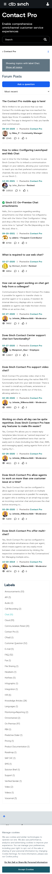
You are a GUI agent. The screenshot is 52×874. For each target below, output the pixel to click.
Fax (6, 660)
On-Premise (10, 723)
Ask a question (26, 84)
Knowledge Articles (14, 700)
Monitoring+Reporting (15, 712)
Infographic (10, 683)
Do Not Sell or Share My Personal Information (26, 862)
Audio (7, 603)
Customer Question (14, 643)
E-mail (8, 649)
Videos (8, 792)
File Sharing (10, 666)
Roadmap (9, 752)
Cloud (7, 620)
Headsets (9, 672)
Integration (10, 689)
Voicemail (9, 798)
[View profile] (5, 133)
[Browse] (6, 4)
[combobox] (26, 39)
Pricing (8, 741)
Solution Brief (11, 769)
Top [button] (4, 816)
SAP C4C (9, 758)
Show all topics (14, 67)
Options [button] (48, 52)
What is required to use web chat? (22, 254)
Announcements (12, 591)
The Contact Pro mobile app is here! (23, 101)
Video (7, 787)
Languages (10, 706)
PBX (6, 729)
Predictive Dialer (12, 735)
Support (8, 775)
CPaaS (8, 637)
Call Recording (11, 609)
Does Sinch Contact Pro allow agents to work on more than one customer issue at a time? (24, 478)
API (6, 597)
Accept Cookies (26, 869)
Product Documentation (16, 746)
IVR (6, 695)
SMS (7, 764)
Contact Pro (10, 51)
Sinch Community (19, 4)
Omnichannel (11, 718)
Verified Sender (12, 781)
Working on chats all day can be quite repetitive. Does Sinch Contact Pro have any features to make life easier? (26, 423)
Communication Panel (15, 626)
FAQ (7, 654)
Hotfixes (8, 677)
